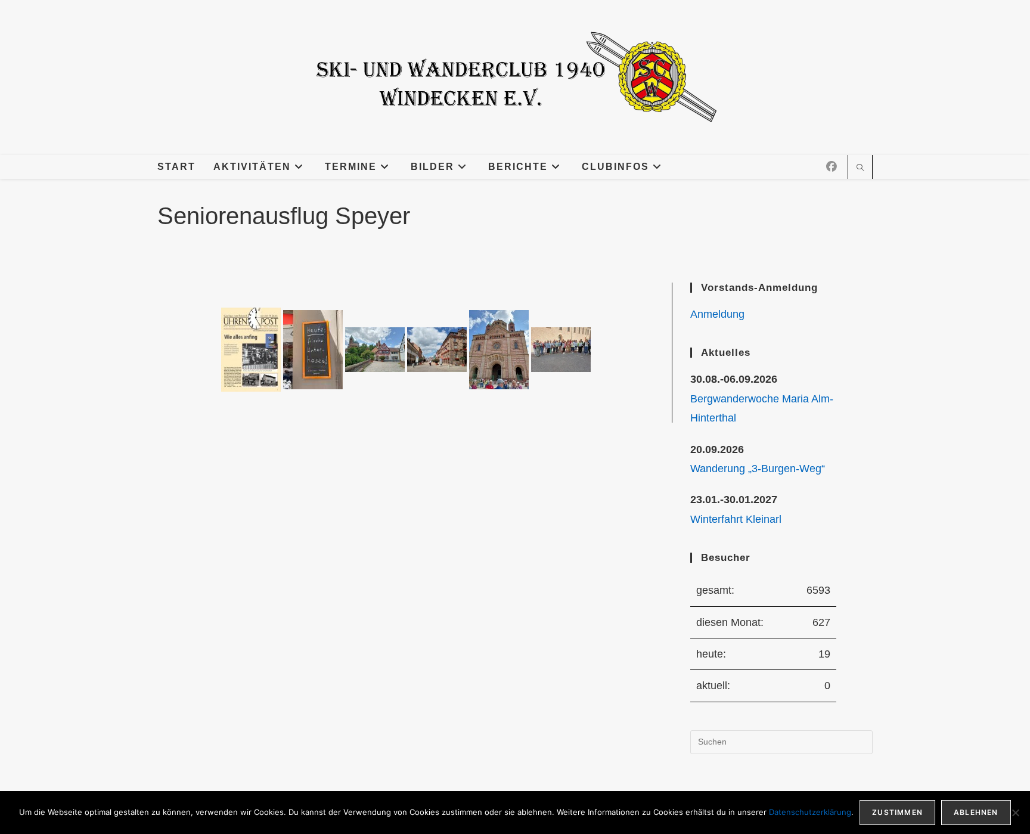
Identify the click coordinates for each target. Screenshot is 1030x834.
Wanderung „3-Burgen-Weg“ (757, 469)
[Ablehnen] (1015, 813)
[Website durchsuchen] (860, 168)
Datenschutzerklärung (810, 812)
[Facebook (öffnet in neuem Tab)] (831, 167)
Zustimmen (897, 812)
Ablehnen (976, 812)
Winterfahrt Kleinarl (735, 519)
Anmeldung (717, 314)
